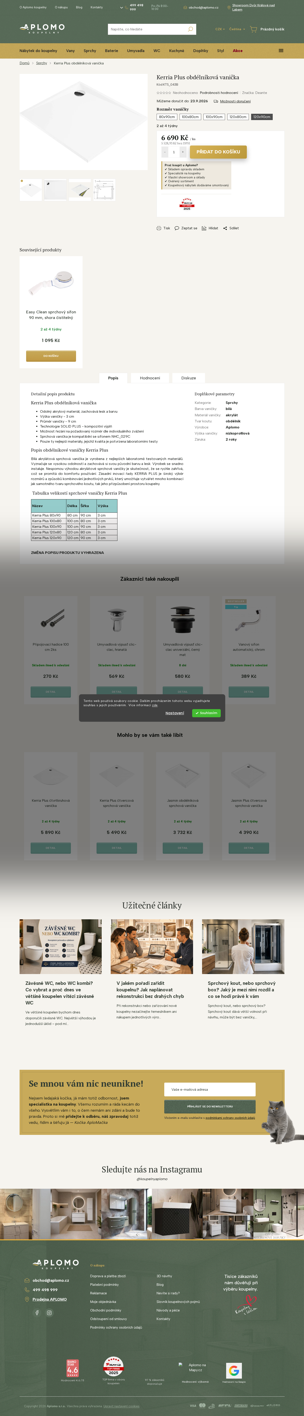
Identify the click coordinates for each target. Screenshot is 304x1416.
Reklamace (98, 1293)
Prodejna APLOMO (50, 1299)
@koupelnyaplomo (152, 1179)
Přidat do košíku (218, 152)
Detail (51, 691)
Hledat (190, 29)
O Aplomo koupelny (33, 7)
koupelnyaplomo (49, 1312)
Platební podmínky (104, 1285)
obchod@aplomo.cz (51, 1280)
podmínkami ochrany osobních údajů (230, 1118)
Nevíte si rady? (168, 1293)
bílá (229, 409)
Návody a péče (168, 1310)
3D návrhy (164, 1276)
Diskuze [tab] (188, 378)
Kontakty (97, 7)
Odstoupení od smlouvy (108, 1319)
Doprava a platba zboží (108, 1276)
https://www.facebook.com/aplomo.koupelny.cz (36, 1312)
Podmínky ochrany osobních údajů (116, 1327)
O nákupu (61, 7)
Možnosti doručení (235, 101)
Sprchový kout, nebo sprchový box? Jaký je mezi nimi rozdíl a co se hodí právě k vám (241, 989)
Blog (79, 7)
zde (155, 705)
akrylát (232, 415)
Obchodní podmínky (105, 1310)
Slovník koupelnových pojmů (178, 1302)
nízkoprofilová (238, 433)
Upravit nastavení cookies (122, 1406)
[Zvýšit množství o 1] (183, 152)
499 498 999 (45, 1290)
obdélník (233, 421)
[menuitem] (38, 50)
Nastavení (175, 713)
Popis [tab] (113, 378)
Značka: (254, 93)
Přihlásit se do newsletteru (210, 1106)
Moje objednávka (103, 1302)
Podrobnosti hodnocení (219, 93)
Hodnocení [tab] (150, 378)
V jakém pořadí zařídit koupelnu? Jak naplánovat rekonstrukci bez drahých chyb (150, 989)
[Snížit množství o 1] (165, 152)
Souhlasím (208, 713)
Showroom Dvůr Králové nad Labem (253, 7)
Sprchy (232, 403)
